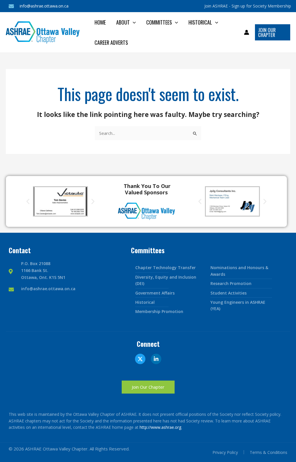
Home (100, 22)
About (123, 22)
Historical (200, 22)
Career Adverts (111, 42)
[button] (133, 22)
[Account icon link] (246, 32)
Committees (159, 22)
